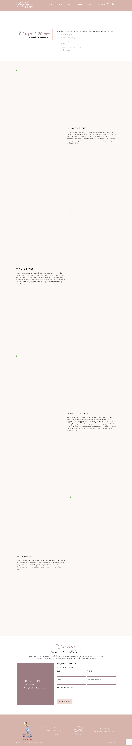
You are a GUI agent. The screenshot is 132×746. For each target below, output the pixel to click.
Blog (91, 5)
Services (70, 5)
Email (59, 679)
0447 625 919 (104, 729)
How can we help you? (65, 687)
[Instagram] (114, 5)
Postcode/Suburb (94, 679)
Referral (81, 5)
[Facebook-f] (109, 5)
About (59, 5)
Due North (46, 742)
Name (59, 671)
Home (50, 5)
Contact (101, 5)
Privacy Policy (112, 742)
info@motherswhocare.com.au (104, 731)
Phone (89, 671)
